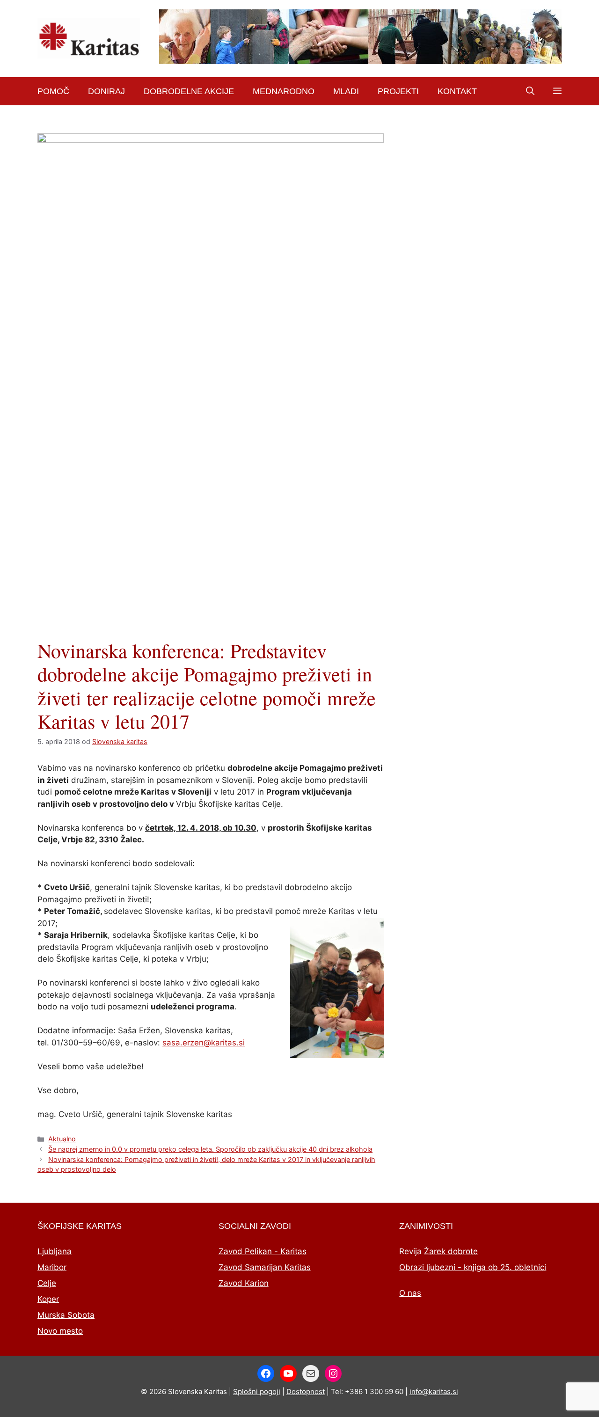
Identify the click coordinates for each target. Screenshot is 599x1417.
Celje (46, 1283)
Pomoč (53, 91)
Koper (48, 1299)
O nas (410, 1293)
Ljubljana (54, 1251)
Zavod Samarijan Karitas (265, 1267)
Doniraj (106, 91)
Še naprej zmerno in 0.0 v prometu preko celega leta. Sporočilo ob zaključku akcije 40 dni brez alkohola (210, 1149)
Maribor (51, 1267)
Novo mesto (60, 1331)
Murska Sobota (66, 1315)
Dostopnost (305, 1391)
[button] (530, 91)
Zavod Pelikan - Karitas (263, 1251)
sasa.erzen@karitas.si (203, 1042)
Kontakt (457, 91)
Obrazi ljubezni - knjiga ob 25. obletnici (472, 1267)
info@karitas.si (433, 1391)
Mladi (346, 91)
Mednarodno (283, 91)
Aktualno (62, 1139)
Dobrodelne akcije (189, 91)
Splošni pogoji (256, 1391)
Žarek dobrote (451, 1251)
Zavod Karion (244, 1283)
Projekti (398, 91)
